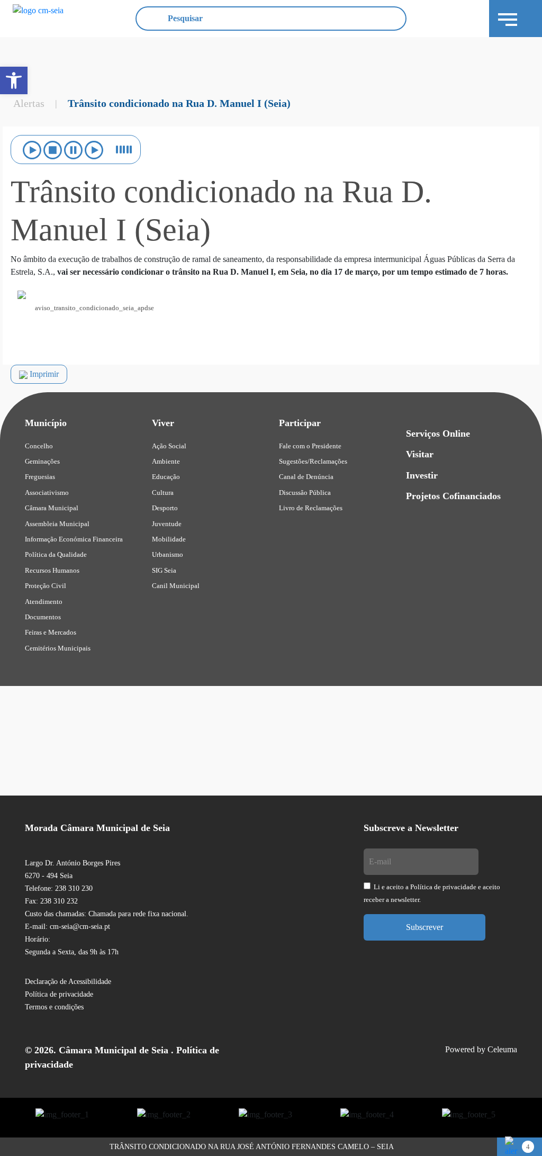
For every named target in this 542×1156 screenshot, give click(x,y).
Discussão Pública (305, 492)
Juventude (167, 524)
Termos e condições (54, 1007)
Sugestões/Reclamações (313, 461)
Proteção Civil (45, 586)
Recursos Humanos (52, 570)
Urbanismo (167, 554)
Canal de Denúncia (306, 477)
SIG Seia (164, 570)
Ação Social (169, 446)
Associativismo (47, 492)
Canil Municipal (176, 586)
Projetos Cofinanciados (453, 496)
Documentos (43, 617)
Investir (422, 475)
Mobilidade (169, 539)
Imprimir (43, 373)
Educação (166, 477)
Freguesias (40, 477)
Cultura (163, 492)
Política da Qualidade (56, 554)
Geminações (42, 461)
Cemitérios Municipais (58, 648)
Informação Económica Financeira (74, 539)
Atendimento (43, 602)
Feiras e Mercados (50, 632)
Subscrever (424, 927)
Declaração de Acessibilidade (68, 982)
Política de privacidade (59, 994)
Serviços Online (438, 433)
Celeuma (502, 1049)
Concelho (39, 446)
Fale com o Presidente (310, 446)
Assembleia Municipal (57, 524)
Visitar (419, 454)
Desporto (165, 508)
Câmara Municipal (51, 508)
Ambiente (166, 461)
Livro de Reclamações (310, 508)
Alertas (28, 103)
